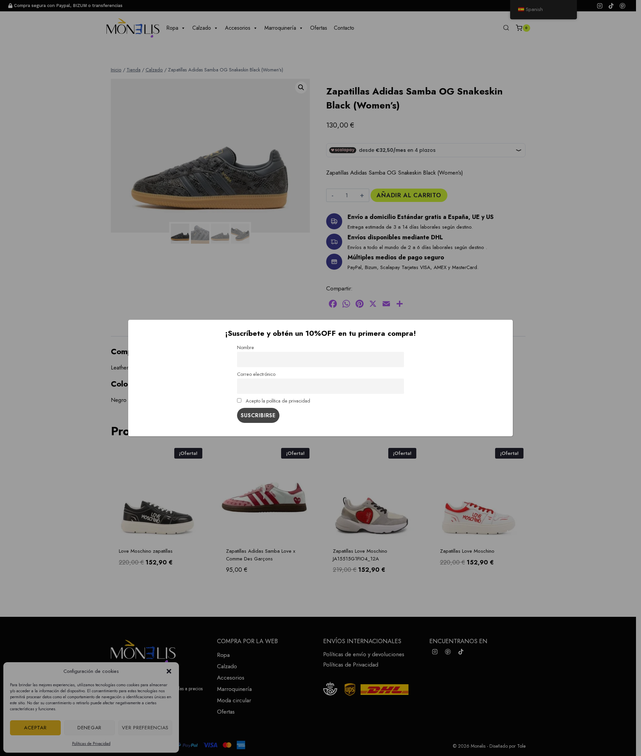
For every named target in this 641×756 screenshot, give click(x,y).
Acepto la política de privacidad (277, 401)
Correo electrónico (256, 374)
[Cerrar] (508, 322)
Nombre (245, 347)
